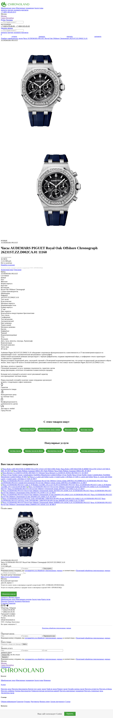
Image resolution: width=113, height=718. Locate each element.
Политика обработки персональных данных (56, 628)
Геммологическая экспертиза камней (45, 691)
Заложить (18, 601)
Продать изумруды (92, 689)
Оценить (11, 601)
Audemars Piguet (28, 430)
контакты (24, 10)
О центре (4, 603)
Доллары (9, 20)
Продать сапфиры (7, 691)
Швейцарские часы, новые (49, 430)
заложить (17, 10)
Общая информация (8, 702)
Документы (34, 702)
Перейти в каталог (8, 265)
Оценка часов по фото (34, 451)
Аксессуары (38, 8)
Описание (17, 270)
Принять (69, 714)
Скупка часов (15, 451)
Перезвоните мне (49, 636)
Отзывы (27, 702)
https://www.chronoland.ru (10, 577)
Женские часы (70, 430)
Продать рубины (105, 689)
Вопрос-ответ (45, 702)
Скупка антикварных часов (92, 451)
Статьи (67, 702)
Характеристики (7, 270)
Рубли (3, 20)
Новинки (47, 680)
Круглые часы (86, 430)
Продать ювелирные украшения (71, 691)
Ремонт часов (71, 451)
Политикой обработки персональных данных (93, 570)
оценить (4, 10)
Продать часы (6, 689)
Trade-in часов (51, 689)
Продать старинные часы (93, 691)
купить (14, 36)
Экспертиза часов (54, 451)
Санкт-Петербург (7, 18)
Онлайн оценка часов (76, 689)
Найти (25, 644)
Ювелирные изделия (23, 599)
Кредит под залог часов (37, 689)
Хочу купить (47, 568)
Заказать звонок (7, 28)
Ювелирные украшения (25, 8)
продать (10, 10)
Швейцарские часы (8, 8)
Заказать (5, 657)
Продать (4, 601)
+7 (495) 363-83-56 (8, 12)
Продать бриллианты (20, 689)
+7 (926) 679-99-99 (8, 26)
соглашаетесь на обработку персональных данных (43, 570)
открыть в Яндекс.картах (10, 597)
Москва (4, 16)
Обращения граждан (9, 594)
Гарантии (11, 603)
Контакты (26, 601)
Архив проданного (57, 702)
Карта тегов (45, 599)
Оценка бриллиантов (23, 691)
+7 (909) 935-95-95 (23, 26)
